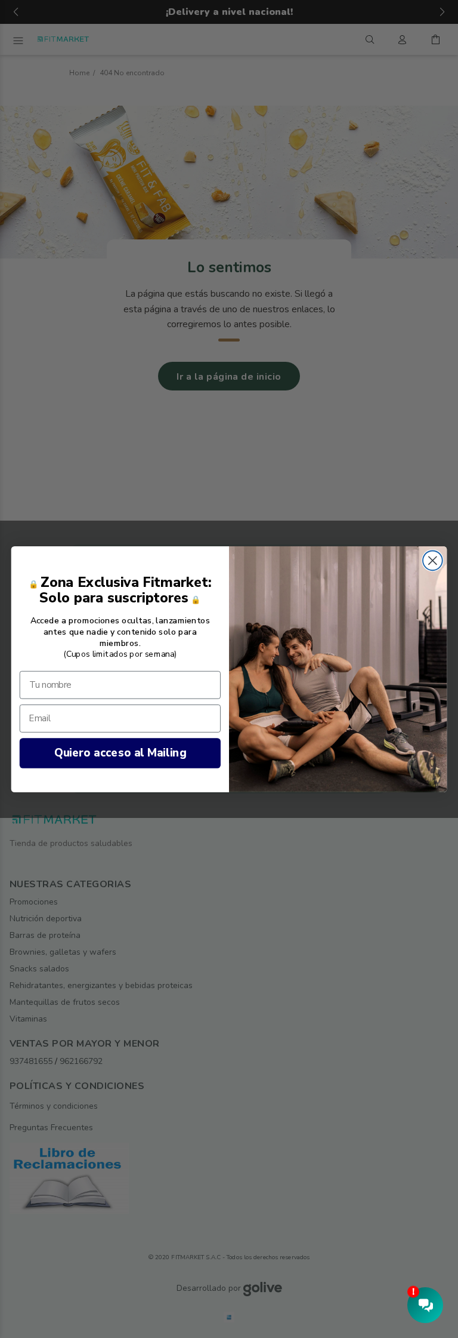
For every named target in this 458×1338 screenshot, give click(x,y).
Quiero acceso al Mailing (120, 752)
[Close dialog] (432, 560)
